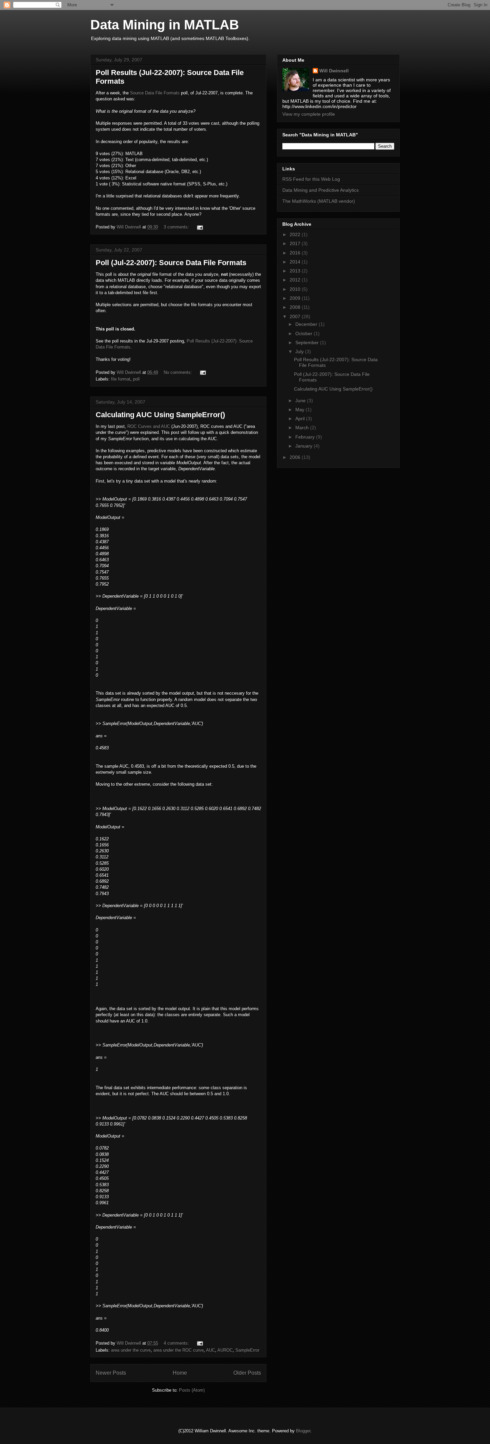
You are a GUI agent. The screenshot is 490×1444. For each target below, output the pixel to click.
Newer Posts (111, 1373)
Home (180, 1373)
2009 (296, 298)
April (300, 418)
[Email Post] (199, 226)
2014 (296, 261)
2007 (296, 316)
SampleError (247, 1350)
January (304, 446)
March (302, 427)
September (307, 342)
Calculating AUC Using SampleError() (160, 415)
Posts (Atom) (192, 1390)
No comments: (178, 372)
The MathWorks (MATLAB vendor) (318, 201)
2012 (296, 279)
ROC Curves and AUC (148, 426)
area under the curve (131, 1350)
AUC (210, 1350)
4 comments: (177, 1343)
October (304, 333)
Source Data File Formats (155, 92)
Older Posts (247, 1373)
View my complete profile (308, 114)
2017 (296, 243)
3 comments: (177, 226)
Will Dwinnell (334, 70)
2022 (296, 234)
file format (120, 379)
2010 (296, 289)
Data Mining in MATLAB (164, 24)
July (300, 351)
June (301, 400)
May (300, 409)
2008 (296, 307)
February (305, 437)
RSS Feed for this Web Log (311, 179)
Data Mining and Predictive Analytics (320, 190)
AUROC (225, 1350)
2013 (296, 270)
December (307, 324)
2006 (296, 457)
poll (136, 379)
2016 (296, 252)
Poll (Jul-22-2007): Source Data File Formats (171, 262)
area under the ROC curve (178, 1350)
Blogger (303, 1430)
